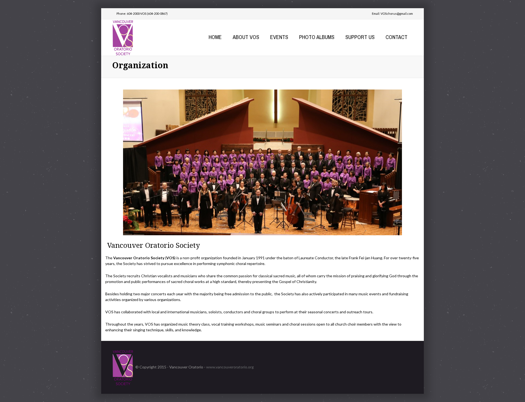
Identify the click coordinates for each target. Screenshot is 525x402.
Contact (396, 37)
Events (279, 37)
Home (215, 37)
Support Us (360, 37)
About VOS (246, 37)
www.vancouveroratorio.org (230, 367)
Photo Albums (316, 37)
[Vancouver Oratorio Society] (123, 37)
